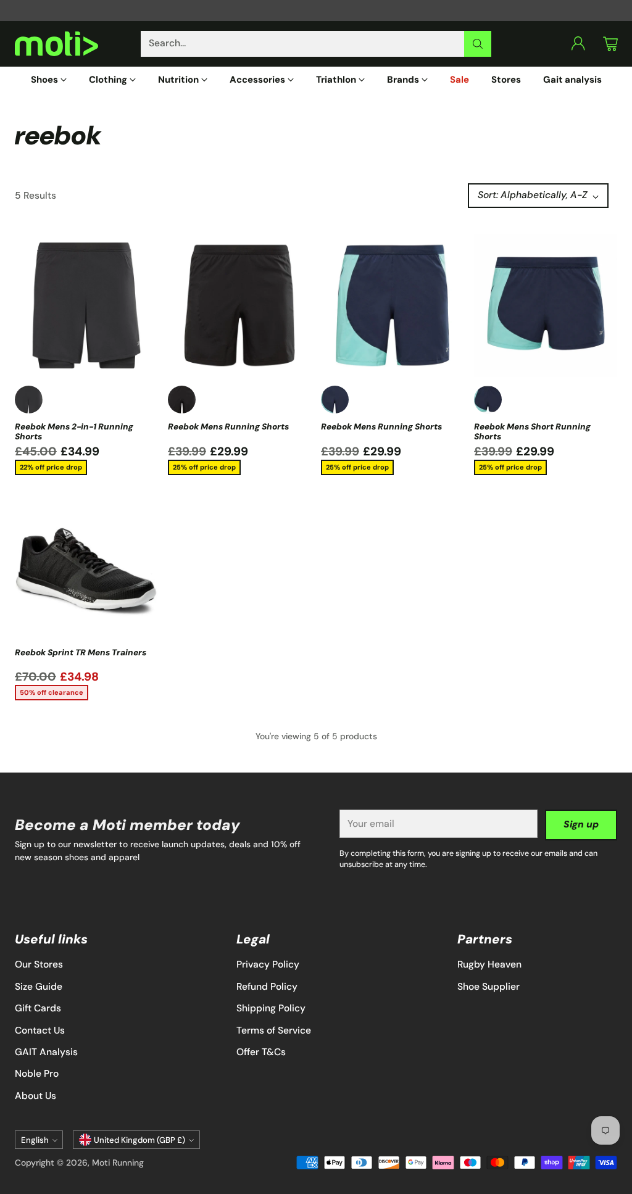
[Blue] (488, 399)
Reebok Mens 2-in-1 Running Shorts (74, 431)
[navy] (335, 399)
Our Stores (39, 964)
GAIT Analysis (46, 1052)
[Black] (29, 399)
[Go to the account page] (578, 44)
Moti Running (118, 1162)
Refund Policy (266, 986)
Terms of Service (273, 1030)
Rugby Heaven (489, 964)
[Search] (477, 44)
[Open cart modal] (610, 44)
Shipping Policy (271, 1008)
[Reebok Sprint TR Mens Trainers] (86, 569)
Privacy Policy (267, 964)
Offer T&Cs (261, 1052)
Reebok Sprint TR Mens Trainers (80, 652)
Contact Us (40, 1030)
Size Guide (38, 986)
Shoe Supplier (488, 986)
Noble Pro (37, 1074)
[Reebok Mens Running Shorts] (239, 305)
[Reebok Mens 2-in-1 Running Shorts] (86, 305)
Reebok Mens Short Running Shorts (532, 431)
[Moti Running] (56, 44)
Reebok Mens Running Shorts (228, 426)
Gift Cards (38, 1008)
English (35, 1140)
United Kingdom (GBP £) (139, 1140)
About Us (35, 1096)
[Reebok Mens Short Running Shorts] (545, 305)
